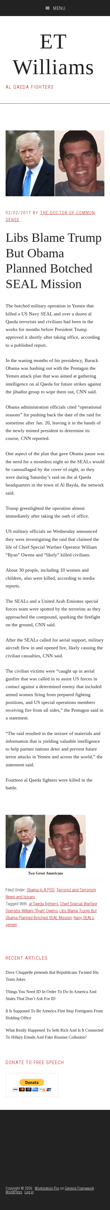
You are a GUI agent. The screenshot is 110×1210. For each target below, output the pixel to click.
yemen (11, 924)
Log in (29, 1192)
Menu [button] (59, 8)
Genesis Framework (79, 1188)
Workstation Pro (47, 1188)
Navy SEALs (84, 917)
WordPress (14, 1192)
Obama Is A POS (40, 889)
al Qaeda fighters (43, 903)
